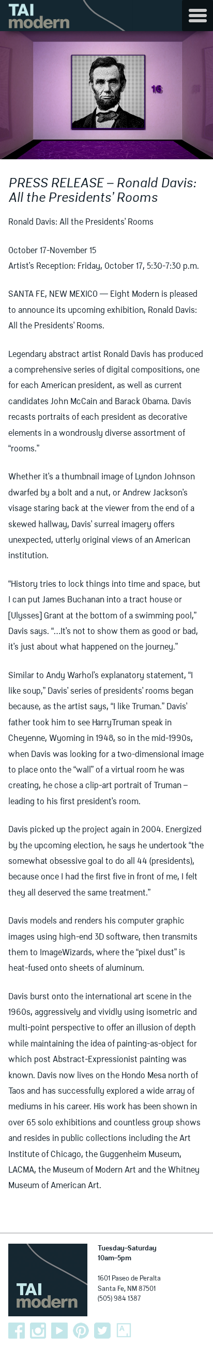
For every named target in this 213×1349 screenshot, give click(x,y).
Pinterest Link (81, 1331)
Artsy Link (124, 1331)
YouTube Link (59, 1331)
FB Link (16, 1331)
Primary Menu (197, 15)
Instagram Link (38, 1331)
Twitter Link (102, 1331)
